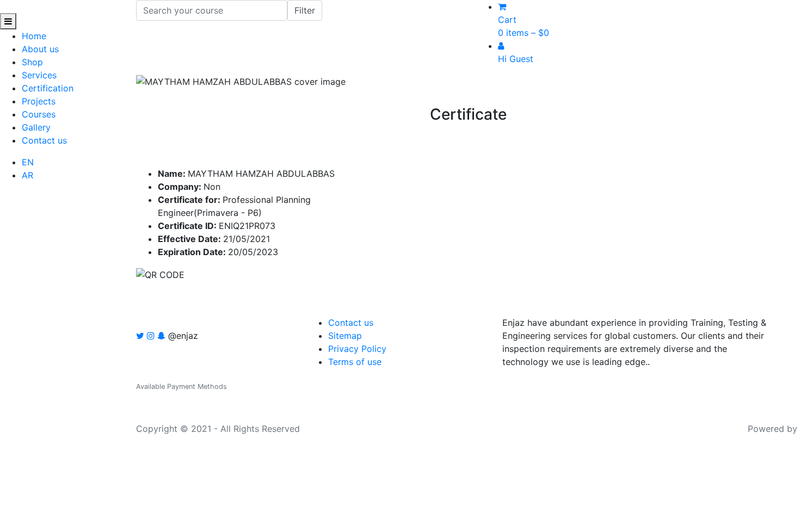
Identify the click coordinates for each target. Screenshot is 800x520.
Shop (32, 62)
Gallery (36, 127)
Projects (39, 101)
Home (34, 35)
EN (28, 162)
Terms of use (354, 361)
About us (40, 49)
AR (27, 175)
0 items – (523, 32)
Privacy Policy (357, 348)
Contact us (44, 140)
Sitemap (345, 335)
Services (39, 75)
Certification (47, 88)
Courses (39, 114)
